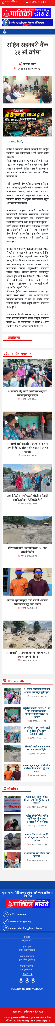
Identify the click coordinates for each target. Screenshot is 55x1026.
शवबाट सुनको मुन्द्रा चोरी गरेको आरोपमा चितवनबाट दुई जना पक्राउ (37, 768)
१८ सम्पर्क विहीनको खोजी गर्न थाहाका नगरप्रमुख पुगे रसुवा (37, 690)
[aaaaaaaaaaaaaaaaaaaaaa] (27, 122)
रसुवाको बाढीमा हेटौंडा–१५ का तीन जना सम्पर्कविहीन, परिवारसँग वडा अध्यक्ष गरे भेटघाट (36, 712)
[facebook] (27, 23)
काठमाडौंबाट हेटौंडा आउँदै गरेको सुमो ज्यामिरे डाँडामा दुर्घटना (37, 838)
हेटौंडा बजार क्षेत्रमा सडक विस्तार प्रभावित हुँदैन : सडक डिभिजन (36, 800)
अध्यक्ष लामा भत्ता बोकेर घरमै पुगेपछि (37, 855)
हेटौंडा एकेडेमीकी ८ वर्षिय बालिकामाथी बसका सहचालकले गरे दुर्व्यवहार (37, 819)
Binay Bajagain (43, 1021)
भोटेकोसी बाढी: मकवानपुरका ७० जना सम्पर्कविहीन (37, 748)
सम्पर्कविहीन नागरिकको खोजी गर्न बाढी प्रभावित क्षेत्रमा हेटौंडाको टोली (36, 731)
